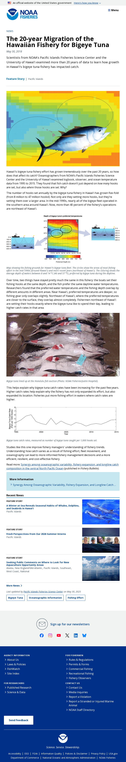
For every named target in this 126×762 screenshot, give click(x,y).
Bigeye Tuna (15, 597)
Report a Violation (80, 697)
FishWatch (13, 669)
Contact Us (72, 683)
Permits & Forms (79, 664)
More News (13, 585)
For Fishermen (74, 655)
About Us (13, 660)
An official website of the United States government (55, 2)
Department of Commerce (25, 757)
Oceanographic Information (45, 597)
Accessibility (14, 753)
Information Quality (51, 753)
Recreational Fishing (81, 673)
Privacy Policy (98, 753)
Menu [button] (115, 10)
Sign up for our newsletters (70, 624)
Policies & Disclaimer (76, 753)
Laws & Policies (16, 664)
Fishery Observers (80, 678)
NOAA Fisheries (107, 757)
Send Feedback (18, 720)
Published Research (19, 687)
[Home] (21, 13)
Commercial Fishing (81, 669)
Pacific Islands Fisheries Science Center (43, 591)
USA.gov (113, 753)
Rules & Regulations (81, 660)
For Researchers (14, 683)
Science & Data (16, 692)
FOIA (35, 753)
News (9, 31)
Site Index (13, 673)
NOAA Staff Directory (82, 710)
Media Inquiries (78, 692)
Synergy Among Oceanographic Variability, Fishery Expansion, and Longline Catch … (64, 485)
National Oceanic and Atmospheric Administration (68, 757)
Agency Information (17, 655)
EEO (26, 753)
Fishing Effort (76, 597)
